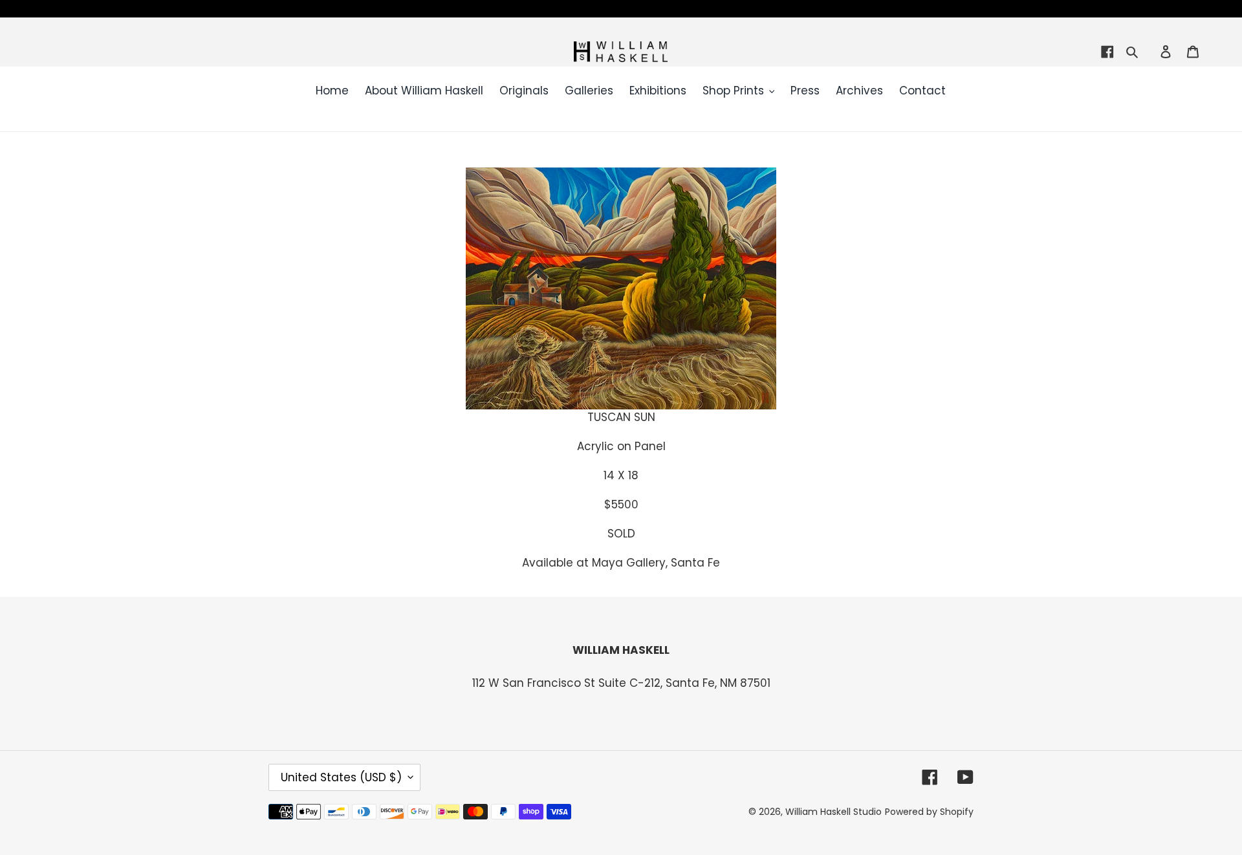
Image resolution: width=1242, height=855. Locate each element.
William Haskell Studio (833, 811)
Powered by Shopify (929, 811)
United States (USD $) (341, 777)
